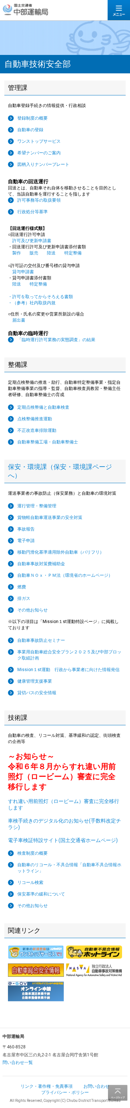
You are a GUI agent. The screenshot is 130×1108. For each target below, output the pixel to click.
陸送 (53, 252)
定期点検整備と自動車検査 (43, 407)
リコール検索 (30, 882)
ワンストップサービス (39, 141)
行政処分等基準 (32, 211)
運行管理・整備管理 (36, 505)
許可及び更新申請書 (29, 240)
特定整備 (75, 252)
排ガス (23, 598)
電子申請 (26, 540)
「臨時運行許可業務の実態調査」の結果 (56, 339)
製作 (16, 252)
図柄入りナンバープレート (43, 164)
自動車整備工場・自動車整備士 (47, 442)
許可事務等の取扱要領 (39, 200)
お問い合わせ (96, 1086)
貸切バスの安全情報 (36, 692)
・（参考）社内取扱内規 (32, 302)
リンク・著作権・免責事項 (47, 1086)
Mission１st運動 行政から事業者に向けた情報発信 (68, 669)
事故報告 (26, 529)
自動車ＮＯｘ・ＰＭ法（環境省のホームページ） (65, 575)
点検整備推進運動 (34, 418)
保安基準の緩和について (41, 894)
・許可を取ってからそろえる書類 (40, 296)
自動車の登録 (30, 129)
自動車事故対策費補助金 (41, 563)
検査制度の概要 (32, 853)
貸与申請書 (21, 271)
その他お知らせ (32, 610)
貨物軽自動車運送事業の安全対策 (49, 517)
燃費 (21, 586)
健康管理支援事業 (34, 681)
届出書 (16, 320)
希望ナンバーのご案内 (39, 152)
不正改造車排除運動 (36, 430)
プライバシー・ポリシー (65, 1092)
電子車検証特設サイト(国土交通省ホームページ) (63, 840)
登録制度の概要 (32, 118)
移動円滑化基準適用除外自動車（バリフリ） (60, 552)
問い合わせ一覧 (18, 1062)
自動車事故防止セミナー (41, 640)
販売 (36, 252)
